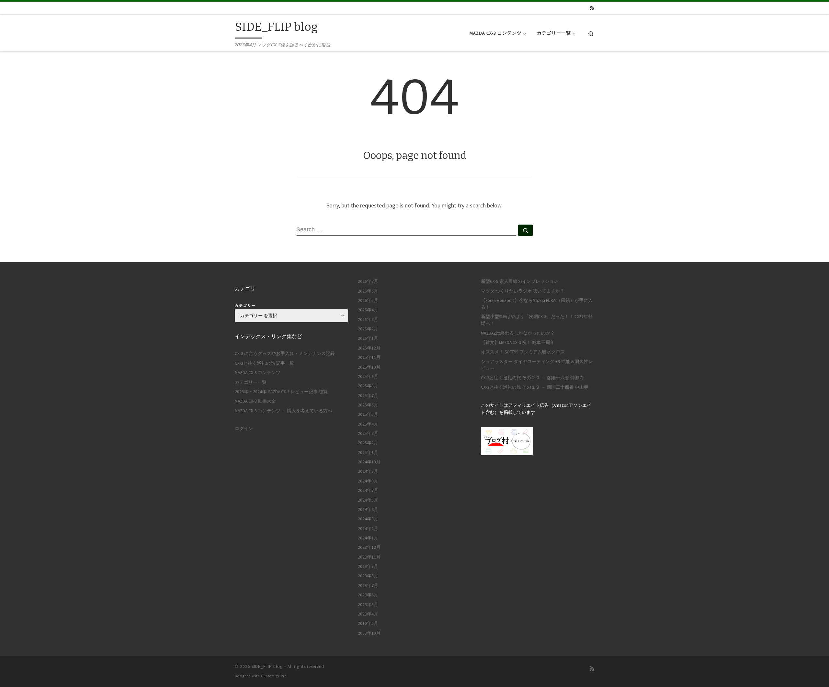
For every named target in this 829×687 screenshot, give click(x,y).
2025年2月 (368, 443)
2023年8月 (368, 576)
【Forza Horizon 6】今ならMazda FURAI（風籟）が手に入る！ (537, 304)
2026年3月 (368, 319)
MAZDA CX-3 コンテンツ (257, 372)
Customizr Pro (274, 676)
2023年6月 (368, 595)
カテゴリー (245, 305)
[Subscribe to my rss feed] (592, 8)
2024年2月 (368, 528)
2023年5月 (368, 604)
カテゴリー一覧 (251, 382)
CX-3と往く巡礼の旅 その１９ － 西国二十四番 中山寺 (534, 387)
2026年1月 (368, 338)
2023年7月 (368, 585)
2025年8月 (368, 386)
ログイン (244, 428)
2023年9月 (368, 566)
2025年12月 (369, 348)
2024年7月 (368, 490)
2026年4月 (368, 310)
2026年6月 (368, 291)
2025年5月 (368, 414)
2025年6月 (368, 405)
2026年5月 (368, 300)
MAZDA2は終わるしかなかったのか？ (518, 333)
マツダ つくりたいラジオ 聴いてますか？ (522, 291)
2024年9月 (368, 471)
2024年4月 (368, 509)
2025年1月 (368, 452)
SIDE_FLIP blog (267, 666)
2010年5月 (368, 623)
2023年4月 (368, 614)
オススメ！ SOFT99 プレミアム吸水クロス (523, 352)
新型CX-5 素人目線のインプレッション (519, 281)
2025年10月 (369, 367)
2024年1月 (368, 538)
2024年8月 (368, 481)
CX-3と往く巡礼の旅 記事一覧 (264, 363)
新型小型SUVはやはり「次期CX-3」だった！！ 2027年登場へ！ (537, 320)
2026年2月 (368, 329)
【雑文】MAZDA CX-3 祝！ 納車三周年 (518, 342)
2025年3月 (368, 433)
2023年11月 (369, 557)
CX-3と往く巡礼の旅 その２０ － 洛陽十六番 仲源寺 (532, 378)
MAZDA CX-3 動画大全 (255, 401)
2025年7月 (368, 395)
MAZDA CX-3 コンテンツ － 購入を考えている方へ (283, 411)
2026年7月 (368, 281)
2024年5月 (368, 500)
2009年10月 (369, 633)
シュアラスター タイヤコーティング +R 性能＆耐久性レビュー (537, 365)
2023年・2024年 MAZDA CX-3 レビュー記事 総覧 (281, 391)
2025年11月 (369, 357)
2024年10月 (369, 462)
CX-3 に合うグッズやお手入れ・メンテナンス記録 (285, 353)
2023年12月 (369, 547)
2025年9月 (368, 376)
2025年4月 (368, 424)
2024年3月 (368, 519)
